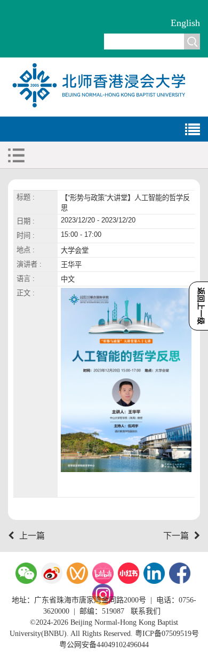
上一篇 (32, 535)
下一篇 (176, 535)
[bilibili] (103, 573)
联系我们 (146, 611)
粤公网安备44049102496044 (104, 645)
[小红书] (128, 573)
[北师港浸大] (104, 106)
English (185, 23)
